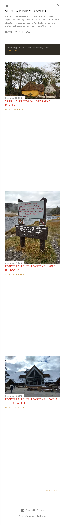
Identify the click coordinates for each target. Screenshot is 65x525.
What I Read (22, 31)
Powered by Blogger (35, 510)
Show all (13, 50)
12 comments (19, 407)
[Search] (58, 5)
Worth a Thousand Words (25, 11)
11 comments (18, 109)
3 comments (18, 274)
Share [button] (7, 109)
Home (9, 31)
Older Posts (53, 491)
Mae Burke (41, 516)
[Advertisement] (32, 151)
